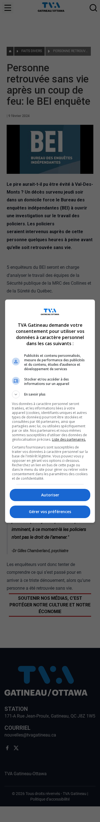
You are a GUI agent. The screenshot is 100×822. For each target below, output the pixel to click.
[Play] (50, 411)
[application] (50, 411)
